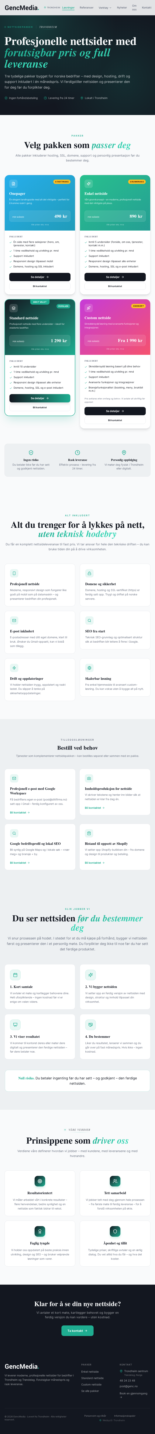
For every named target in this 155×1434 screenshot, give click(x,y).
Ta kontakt (75, 1331)
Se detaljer (37, 277)
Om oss (134, 7)
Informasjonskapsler (124, 1415)
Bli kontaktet (40, 286)
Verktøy (103, 7)
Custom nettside (91, 1384)
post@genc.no (129, 1386)
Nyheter (122, 7)
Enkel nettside (90, 1371)
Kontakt (146, 7)
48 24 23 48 (127, 1380)
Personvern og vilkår (95, 1415)
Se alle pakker (90, 1390)
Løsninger (68, 7)
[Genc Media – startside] (22, 1366)
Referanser (86, 7)
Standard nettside (92, 1378)
